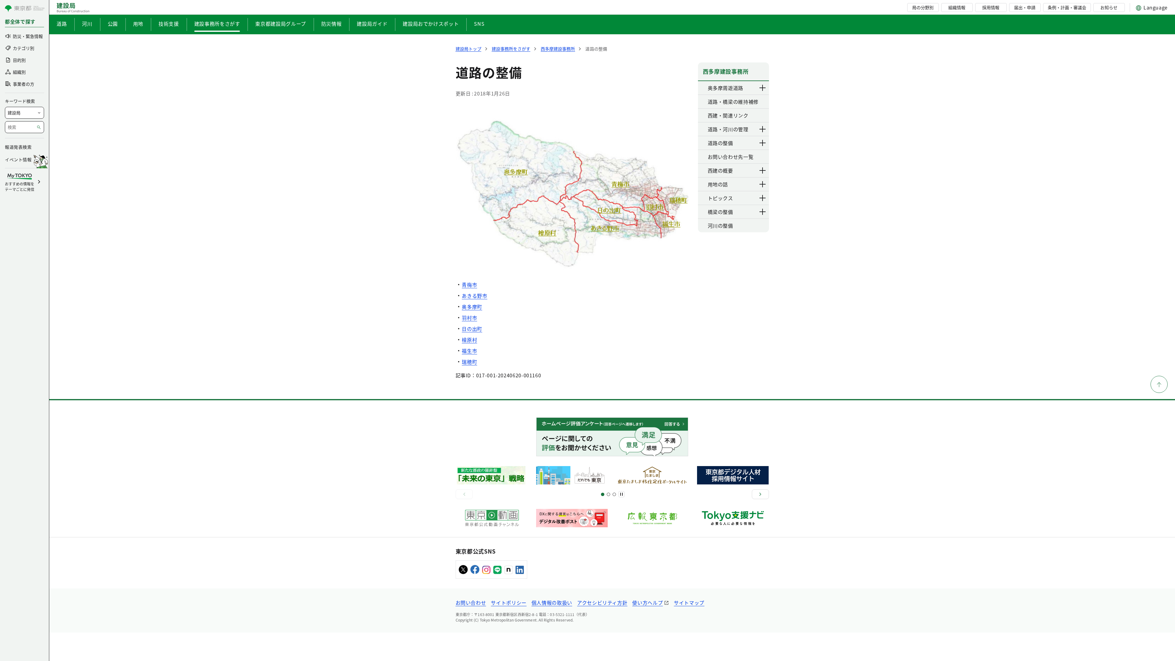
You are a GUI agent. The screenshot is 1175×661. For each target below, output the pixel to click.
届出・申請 (1024, 7)
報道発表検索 (18, 147)
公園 (113, 23)
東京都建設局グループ (280, 23)
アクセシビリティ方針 (602, 602)
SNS (479, 23)
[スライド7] (614, 494)
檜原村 (469, 339)
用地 (138, 23)
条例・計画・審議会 (1067, 7)
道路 (62, 23)
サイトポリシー (508, 602)
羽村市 (469, 317)
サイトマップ (689, 602)
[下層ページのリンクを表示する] (763, 87)
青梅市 (469, 284)
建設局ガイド (372, 23)
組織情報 (956, 7)
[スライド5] (608, 494)
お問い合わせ (471, 602)
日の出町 (472, 328)
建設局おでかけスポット (431, 23)
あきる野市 (474, 295)
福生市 (469, 350)
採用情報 (990, 7)
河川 (87, 23)
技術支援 (169, 23)
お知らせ (1108, 7)
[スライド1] (602, 494)
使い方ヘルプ (647, 602)
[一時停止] (621, 494)
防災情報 (331, 23)
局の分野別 (923, 7)
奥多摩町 (472, 306)
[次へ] (760, 494)
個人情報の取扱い (552, 602)
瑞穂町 (469, 361)
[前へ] (464, 494)
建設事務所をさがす (217, 23)
